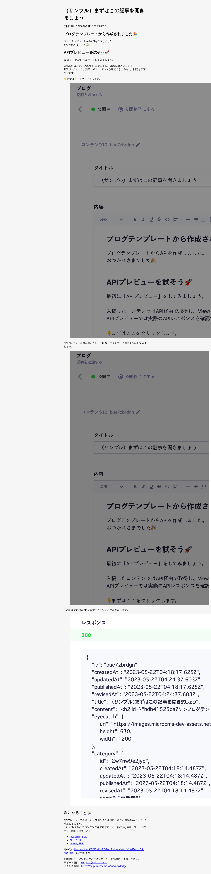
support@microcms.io (94, 862)
